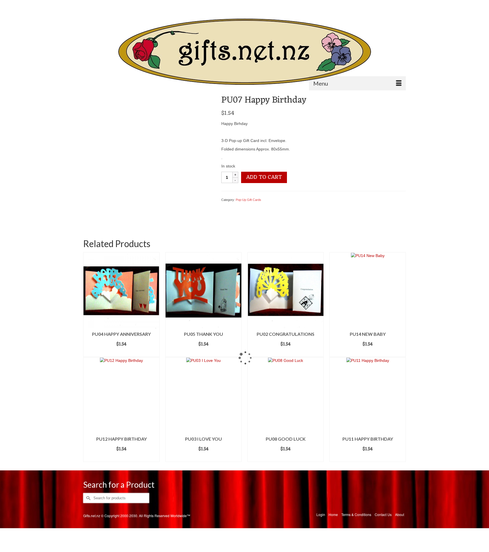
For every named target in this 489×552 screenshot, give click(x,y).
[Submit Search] (87, 4)
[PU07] (147, 159)
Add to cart (264, 177)
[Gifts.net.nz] (244, 52)
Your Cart (390, 5)
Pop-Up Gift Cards (248, 199)
